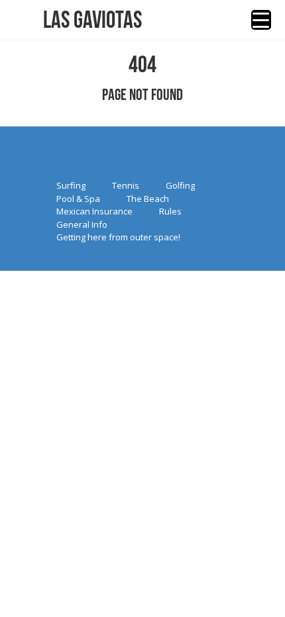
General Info (81, 224)
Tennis (125, 185)
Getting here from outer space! (118, 237)
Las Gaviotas (92, 20)
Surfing (71, 185)
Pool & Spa (78, 199)
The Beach (148, 199)
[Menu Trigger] (261, 20)
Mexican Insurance (94, 211)
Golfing (180, 185)
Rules (170, 211)
